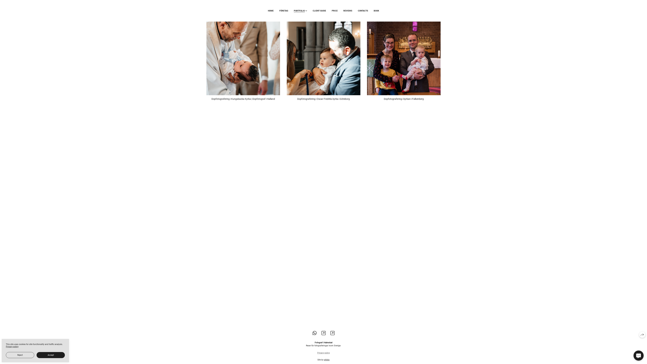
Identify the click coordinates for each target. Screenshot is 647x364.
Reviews (347, 11)
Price (335, 11)
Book (376, 11)
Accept (51, 355)
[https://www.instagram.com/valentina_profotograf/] (323, 333)
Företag (283, 11)
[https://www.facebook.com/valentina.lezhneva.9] (332, 333)
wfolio (327, 360)
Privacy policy (323, 353)
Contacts (363, 11)
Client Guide (319, 11)
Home (271, 11)
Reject (20, 355)
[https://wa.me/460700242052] (315, 333)
